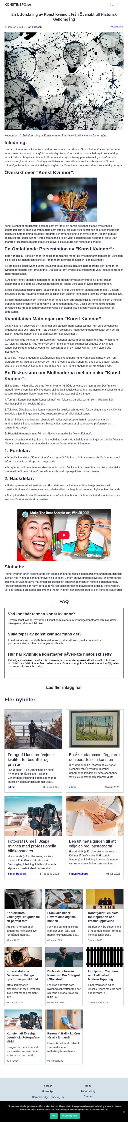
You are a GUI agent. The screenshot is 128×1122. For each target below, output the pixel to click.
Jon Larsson (34, 27)
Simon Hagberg (17, 873)
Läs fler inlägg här (64, 687)
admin (11, 787)
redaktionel (117, 26)
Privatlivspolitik (69, 1116)
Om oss (88, 1096)
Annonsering (88, 1091)
